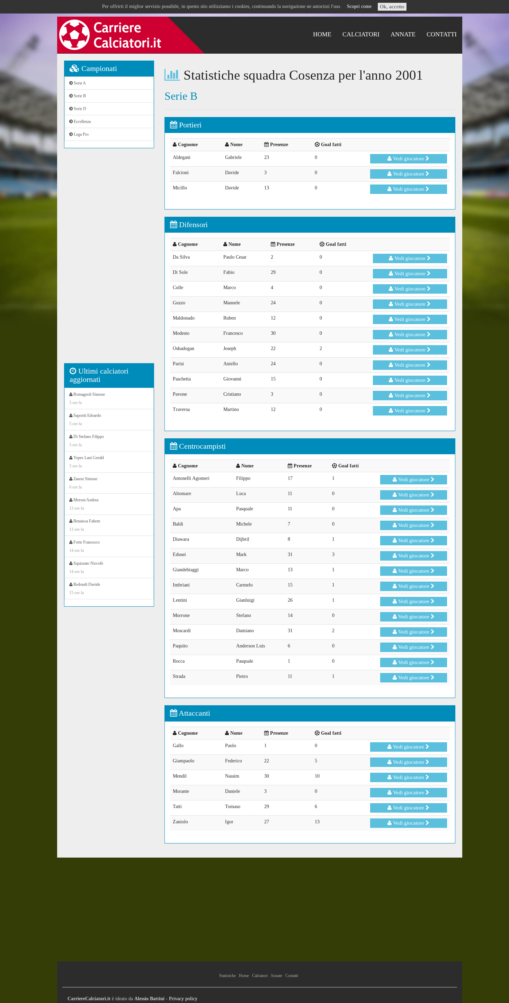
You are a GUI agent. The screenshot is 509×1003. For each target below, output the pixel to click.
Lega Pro (81, 134)
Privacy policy (183, 998)
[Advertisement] (109, 259)
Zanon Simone (83, 483)
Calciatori (360, 34)
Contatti (442, 34)
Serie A (79, 83)
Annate (403, 34)
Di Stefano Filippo (86, 440)
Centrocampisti (201, 446)
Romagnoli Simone (87, 398)
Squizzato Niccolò (86, 567)
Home (322, 34)
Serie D (79, 108)
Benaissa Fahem (84, 525)
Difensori (192, 224)
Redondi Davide (84, 588)
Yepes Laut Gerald (86, 461)
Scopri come (359, 6)
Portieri (189, 124)
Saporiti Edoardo (85, 419)
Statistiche (227, 975)
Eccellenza (82, 121)
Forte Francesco (84, 546)
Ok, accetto (392, 6)
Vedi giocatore (409, 158)
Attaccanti (193, 713)
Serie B (79, 95)
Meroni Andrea (83, 504)
